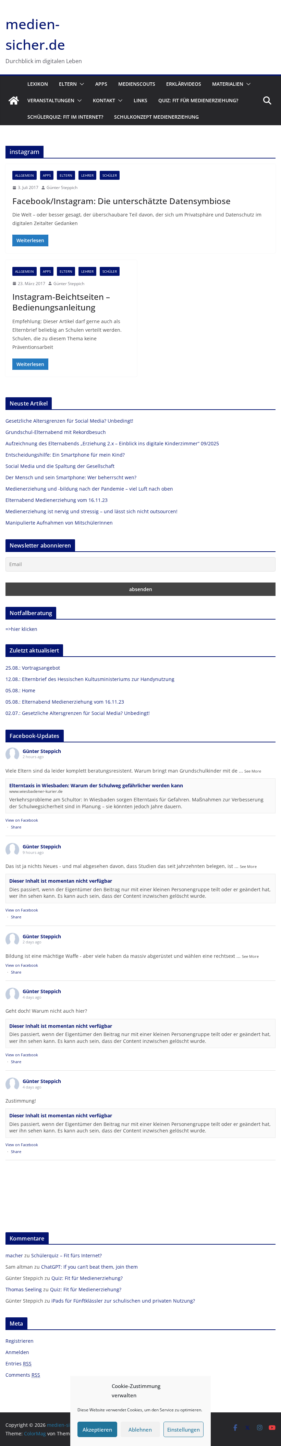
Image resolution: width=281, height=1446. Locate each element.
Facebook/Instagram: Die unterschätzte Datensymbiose (121, 201)
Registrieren (19, 1341)
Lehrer (87, 175)
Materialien (227, 84)
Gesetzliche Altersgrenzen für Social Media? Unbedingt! (69, 421)
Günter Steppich (62, 187)
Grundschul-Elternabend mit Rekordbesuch (55, 432)
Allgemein (24, 175)
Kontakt (104, 100)
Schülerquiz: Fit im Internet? (65, 117)
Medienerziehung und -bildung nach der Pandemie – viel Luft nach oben (89, 488)
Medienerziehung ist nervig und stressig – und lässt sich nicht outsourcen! (91, 511)
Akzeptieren (97, 1429)
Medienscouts (136, 84)
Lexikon (37, 84)
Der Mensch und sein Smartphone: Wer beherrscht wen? (70, 477)
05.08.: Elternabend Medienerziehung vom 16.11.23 (64, 701)
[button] (80, 84)
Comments (22, 1375)
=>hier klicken (21, 629)
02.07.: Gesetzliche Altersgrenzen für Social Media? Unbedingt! (77, 713)
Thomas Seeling (23, 1289)
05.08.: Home (20, 690)
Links (140, 100)
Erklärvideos (183, 84)
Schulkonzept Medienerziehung (156, 117)
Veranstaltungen (50, 100)
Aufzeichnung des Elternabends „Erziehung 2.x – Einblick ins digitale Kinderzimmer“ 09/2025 (112, 443)
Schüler (109, 175)
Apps (101, 84)
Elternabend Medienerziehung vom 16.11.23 (56, 500)
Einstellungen (183, 1429)
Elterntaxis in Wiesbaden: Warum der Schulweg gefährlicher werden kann (96, 785)
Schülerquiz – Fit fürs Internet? (66, 1255)
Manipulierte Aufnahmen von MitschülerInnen (59, 522)
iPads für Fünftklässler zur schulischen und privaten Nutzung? (123, 1300)
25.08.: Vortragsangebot (32, 668)
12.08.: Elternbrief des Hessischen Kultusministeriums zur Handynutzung (89, 679)
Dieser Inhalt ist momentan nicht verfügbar (60, 881)
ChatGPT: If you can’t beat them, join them (89, 1266)
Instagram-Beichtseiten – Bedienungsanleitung (61, 302)
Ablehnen (140, 1429)
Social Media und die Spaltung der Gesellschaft (59, 466)
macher (14, 1255)
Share (16, 827)
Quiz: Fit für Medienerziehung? (198, 100)
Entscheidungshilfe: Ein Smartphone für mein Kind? (65, 454)
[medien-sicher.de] (13, 100)
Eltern (68, 84)
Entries (18, 1363)
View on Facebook (21, 820)
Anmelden (17, 1352)
